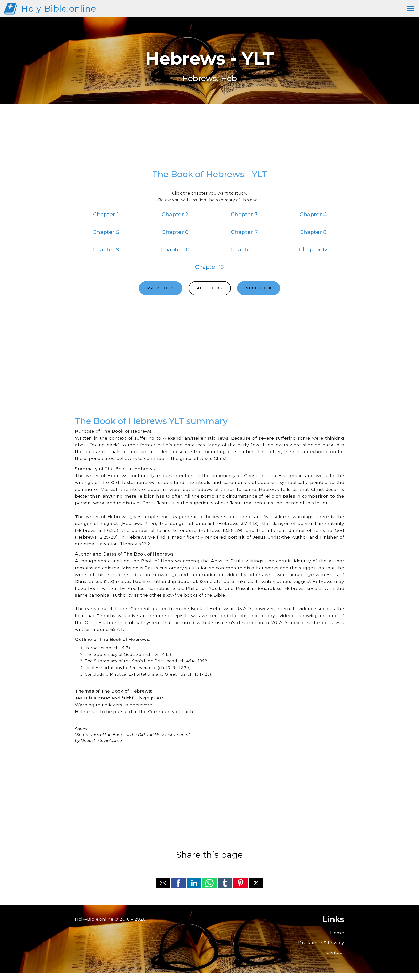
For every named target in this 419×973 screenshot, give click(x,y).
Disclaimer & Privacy (321, 942)
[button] (163, 883)
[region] (209, 139)
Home (337, 932)
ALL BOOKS (210, 288)
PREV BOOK (160, 288)
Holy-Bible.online (58, 8)
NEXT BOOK (258, 288)
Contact (335, 952)
